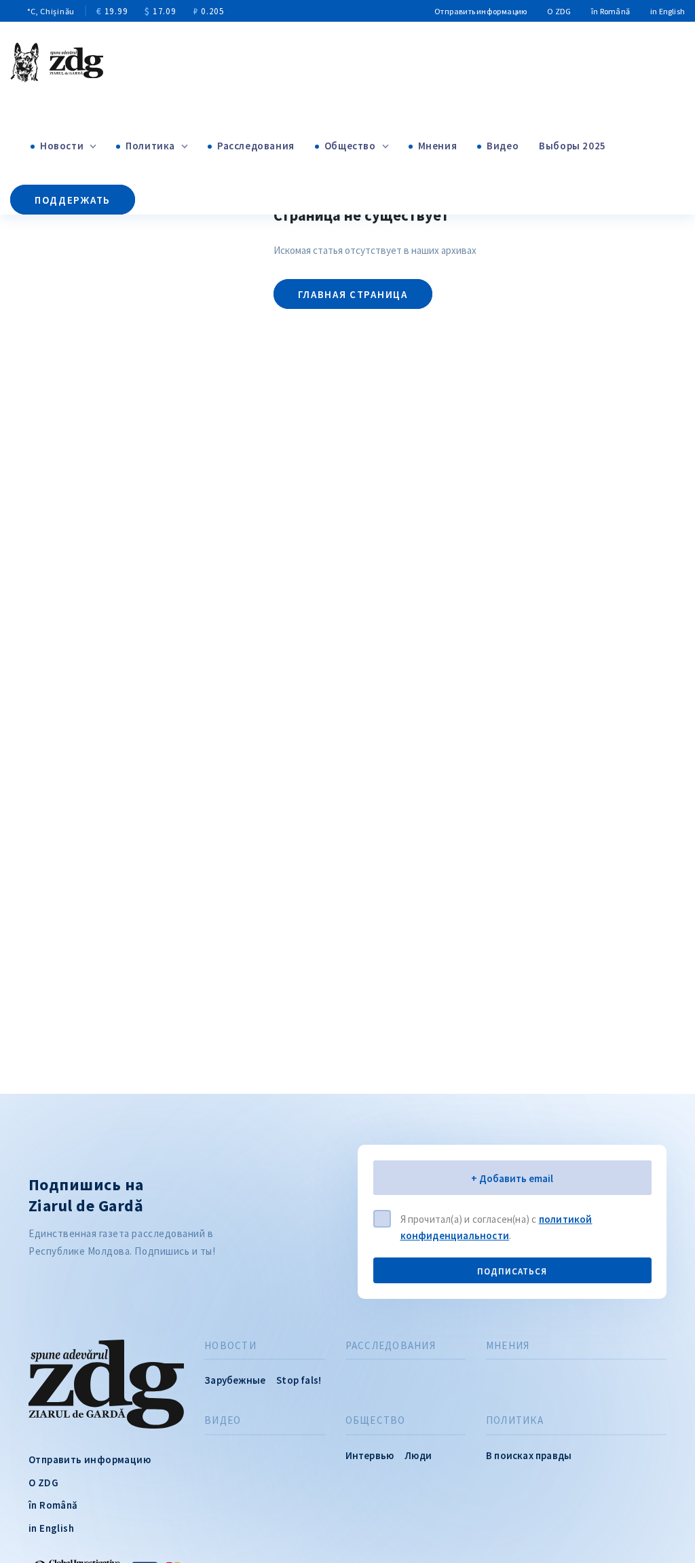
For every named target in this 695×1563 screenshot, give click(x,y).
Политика (150, 145)
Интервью (369, 1455)
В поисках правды (528, 1455)
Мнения (437, 145)
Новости (61, 145)
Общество (350, 145)
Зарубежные (234, 1380)
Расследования (256, 145)
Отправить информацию (480, 11)
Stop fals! (298, 1380)
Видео (503, 145)
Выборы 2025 (572, 145)
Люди (418, 1455)
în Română (610, 11)
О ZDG (559, 11)
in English (667, 11)
